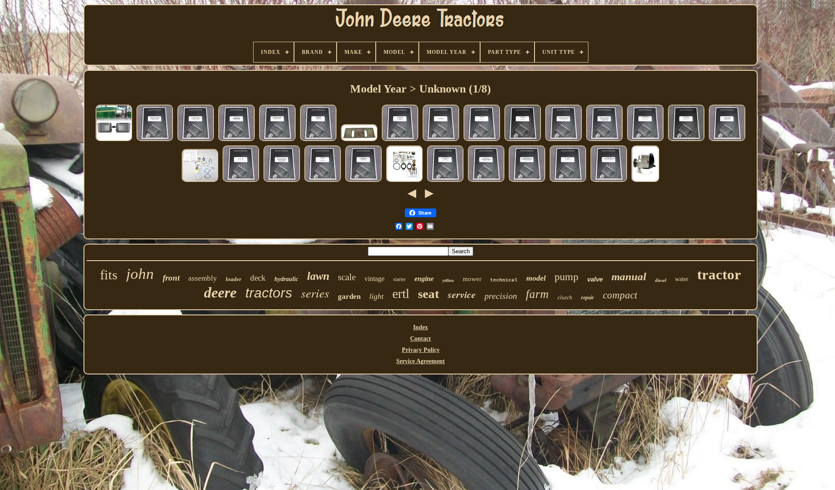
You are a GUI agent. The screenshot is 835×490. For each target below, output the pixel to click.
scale (347, 277)
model (536, 278)
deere (220, 293)
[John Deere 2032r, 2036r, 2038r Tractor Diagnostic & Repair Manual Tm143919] (527, 181)
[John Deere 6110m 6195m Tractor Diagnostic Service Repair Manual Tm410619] (563, 140)
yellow (448, 280)
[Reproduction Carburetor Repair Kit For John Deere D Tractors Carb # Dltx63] (200, 181)
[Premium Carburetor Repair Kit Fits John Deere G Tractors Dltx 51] (404, 181)
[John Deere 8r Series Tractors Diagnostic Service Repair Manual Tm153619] (604, 140)
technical (504, 280)
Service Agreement (420, 361)
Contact (420, 338)
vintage (374, 278)
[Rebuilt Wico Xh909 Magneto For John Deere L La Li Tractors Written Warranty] (645, 181)
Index (420, 327)
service (462, 294)
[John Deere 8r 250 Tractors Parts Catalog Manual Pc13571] (322, 181)
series (315, 293)
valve (595, 279)
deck (258, 277)
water (681, 279)
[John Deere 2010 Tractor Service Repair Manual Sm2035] (522, 140)
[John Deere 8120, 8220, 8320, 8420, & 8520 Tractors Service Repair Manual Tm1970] (363, 181)
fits (108, 274)
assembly (202, 278)
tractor (719, 274)
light (376, 296)
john (140, 273)
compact (620, 295)
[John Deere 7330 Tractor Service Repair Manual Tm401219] (568, 181)
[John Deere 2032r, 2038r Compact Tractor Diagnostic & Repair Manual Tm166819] (486, 181)
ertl (400, 293)
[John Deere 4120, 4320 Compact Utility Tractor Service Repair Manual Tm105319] (608, 181)
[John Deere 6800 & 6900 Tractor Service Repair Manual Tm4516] (400, 140)
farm (537, 294)
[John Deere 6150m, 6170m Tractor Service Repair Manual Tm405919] (195, 140)
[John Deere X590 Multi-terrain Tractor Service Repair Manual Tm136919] (445, 181)
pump (566, 276)
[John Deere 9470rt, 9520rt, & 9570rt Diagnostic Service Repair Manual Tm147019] (236, 140)
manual (628, 276)
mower (472, 278)
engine (424, 278)
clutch (565, 297)
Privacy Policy (421, 350)
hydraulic (286, 279)
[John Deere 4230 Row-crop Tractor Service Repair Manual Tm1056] (481, 140)
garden (349, 296)
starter (399, 279)
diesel (660, 280)
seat (428, 294)
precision (500, 296)
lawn (318, 276)
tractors (268, 293)
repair (587, 298)
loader (233, 279)
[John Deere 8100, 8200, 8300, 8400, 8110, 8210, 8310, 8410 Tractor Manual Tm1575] (241, 181)
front (171, 277)
